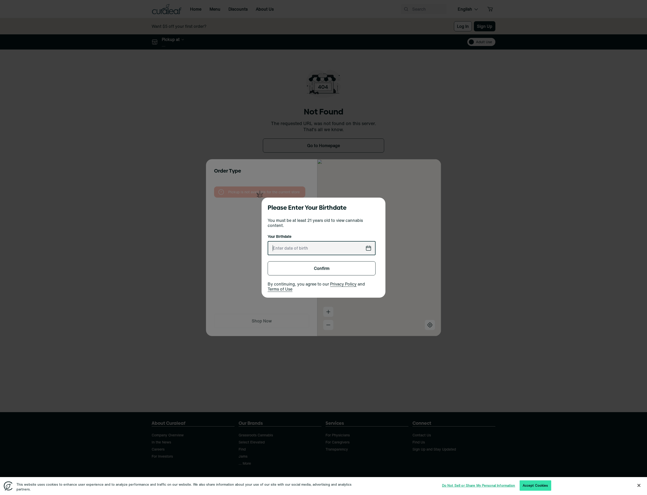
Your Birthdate (279, 236)
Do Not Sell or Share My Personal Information (478, 485)
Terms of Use (280, 289)
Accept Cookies (535, 485)
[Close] (638, 485)
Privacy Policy (343, 284)
